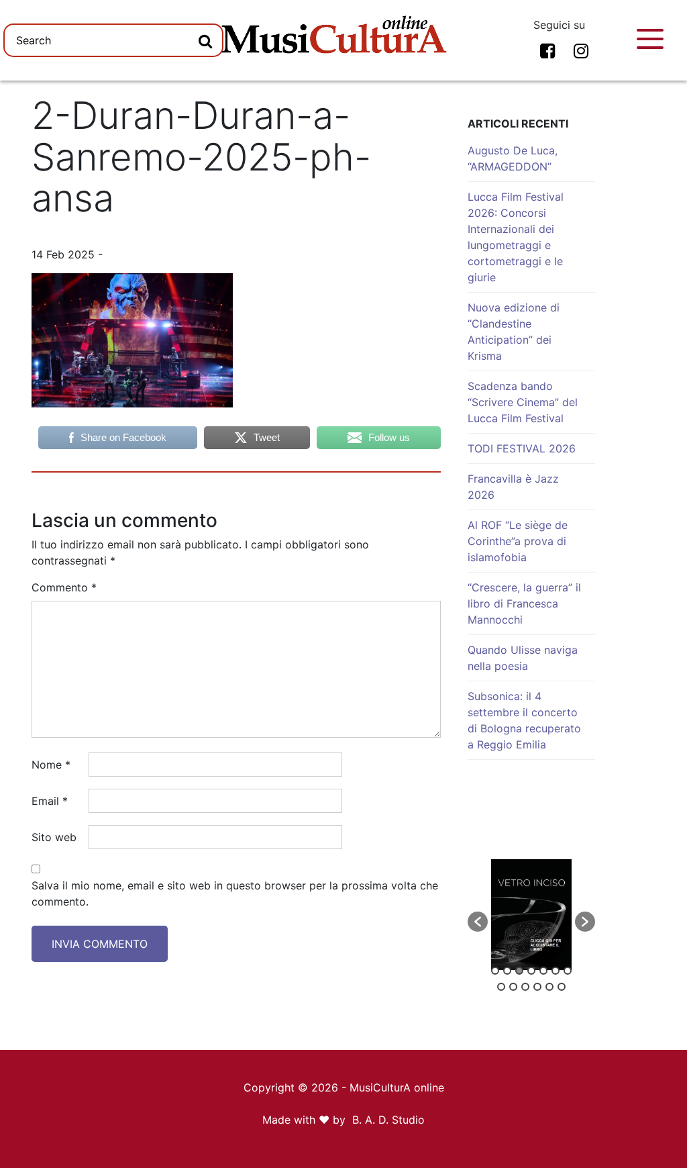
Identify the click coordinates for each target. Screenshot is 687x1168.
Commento (64, 587)
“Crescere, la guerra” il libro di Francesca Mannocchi (524, 603)
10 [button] (525, 987)
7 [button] (568, 971)
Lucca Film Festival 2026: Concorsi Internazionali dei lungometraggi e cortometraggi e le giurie (516, 237)
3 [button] (519, 971)
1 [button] (495, 971)
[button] (478, 922)
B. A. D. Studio (388, 1119)
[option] (531, 914)
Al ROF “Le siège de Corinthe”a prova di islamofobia (518, 541)
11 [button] (537, 987)
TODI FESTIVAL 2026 (522, 448)
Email (50, 801)
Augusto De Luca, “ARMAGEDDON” (513, 158)
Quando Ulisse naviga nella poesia (523, 658)
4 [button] (531, 971)
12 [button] (549, 987)
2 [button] (507, 971)
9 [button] (513, 987)
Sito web (54, 837)
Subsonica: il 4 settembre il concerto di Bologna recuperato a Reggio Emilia (524, 720)
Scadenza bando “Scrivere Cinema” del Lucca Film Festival (523, 402)
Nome (51, 764)
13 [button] (562, 987)
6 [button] (555, 971)
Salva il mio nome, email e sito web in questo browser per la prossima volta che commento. (235, 893)
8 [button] (501, 987)
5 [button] (543, 971)
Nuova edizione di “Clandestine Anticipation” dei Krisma (514, 331)
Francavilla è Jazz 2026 (513, 486)
